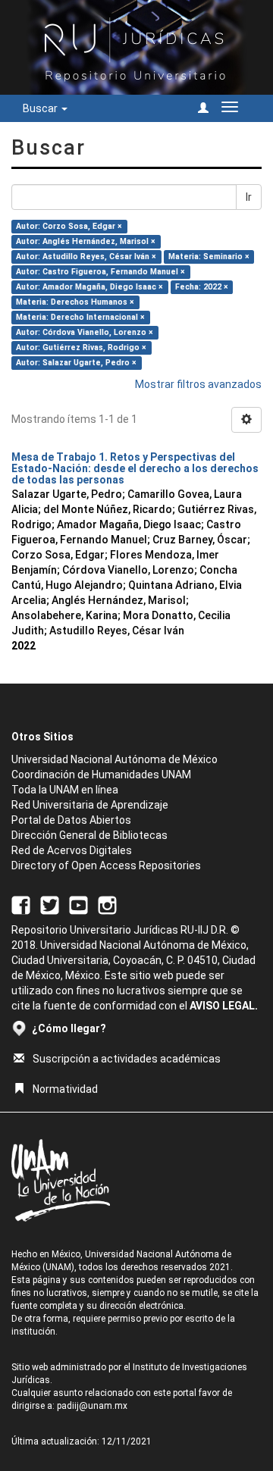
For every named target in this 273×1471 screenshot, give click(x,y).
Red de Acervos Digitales (71, 850)
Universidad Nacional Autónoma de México (114, 759)
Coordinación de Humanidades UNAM (101, 774)
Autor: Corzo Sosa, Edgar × (69, 226)
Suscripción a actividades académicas (127, 1059)
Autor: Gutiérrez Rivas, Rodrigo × (81, 347)
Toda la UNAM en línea (64, 790)
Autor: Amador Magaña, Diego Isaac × (89, 287)
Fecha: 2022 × (201, 287)
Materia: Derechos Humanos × (75, 302)
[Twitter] (49, 904)
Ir (249, 197)
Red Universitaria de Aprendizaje (89, 805)
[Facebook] (20, 904)
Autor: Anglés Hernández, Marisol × (85, 241)
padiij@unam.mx (92, 1406)
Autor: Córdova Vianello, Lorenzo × (84, 332)
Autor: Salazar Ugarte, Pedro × (76, 363)
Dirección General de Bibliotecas (89, 835)
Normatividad (65, 1089)
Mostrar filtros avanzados (198, 384)
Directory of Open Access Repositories (106, 865)
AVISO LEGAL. (224, 1006)
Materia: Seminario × (208, 256)
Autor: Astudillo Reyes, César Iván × (86, 256)
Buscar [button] (41, 108)
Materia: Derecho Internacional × (80, 317)
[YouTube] (78, 904)
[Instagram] (107, 904)
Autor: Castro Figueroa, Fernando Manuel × (100, 272)
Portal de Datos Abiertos (71, 820)
